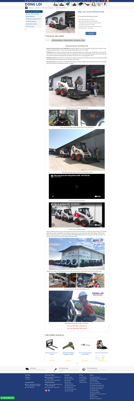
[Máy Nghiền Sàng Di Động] (87, 4)
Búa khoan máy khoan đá (95, 377)
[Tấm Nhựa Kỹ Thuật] (80, 4)
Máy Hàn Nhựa (68, 380)
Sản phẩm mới (82, 380)
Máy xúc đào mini (30, 16)
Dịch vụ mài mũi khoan (94, 381)
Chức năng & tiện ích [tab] (57, 40)
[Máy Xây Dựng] (74, 4)
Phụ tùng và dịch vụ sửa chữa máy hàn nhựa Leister (98, 394)
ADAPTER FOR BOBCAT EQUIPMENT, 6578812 (52, 353)
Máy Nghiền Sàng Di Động (70, 385)
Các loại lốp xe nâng (94, 390)
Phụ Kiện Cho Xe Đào (69, 390)
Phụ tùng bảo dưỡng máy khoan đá (97, 385)
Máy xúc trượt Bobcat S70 (85, 352)
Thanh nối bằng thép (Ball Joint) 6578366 (69, 353)
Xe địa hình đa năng (31, 21)
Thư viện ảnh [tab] (77, 40)
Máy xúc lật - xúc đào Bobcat (48, 7)
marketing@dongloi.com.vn (51, 1)
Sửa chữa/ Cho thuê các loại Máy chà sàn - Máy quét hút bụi (98, 379)
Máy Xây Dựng (68, 382)
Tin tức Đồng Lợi (82, 377)
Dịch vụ (84, 1)
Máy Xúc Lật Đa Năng (69, 378)
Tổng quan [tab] (48, 40)
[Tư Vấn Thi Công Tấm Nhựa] (99, 4)
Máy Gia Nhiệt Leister (69, 387)
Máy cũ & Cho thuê (78, 1)
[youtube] (46, 390)
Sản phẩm (71, 1)
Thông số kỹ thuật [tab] (68, 40)
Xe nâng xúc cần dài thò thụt (33, 18)
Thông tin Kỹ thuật (83, 382)
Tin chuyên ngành (82, 378)
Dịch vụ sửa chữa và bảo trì (95, 383)
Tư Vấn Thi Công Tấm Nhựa (70, 389)
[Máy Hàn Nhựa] (68, 4)
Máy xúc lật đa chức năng (32, 13)
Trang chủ (31, 7)
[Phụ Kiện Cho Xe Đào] (106, 4)
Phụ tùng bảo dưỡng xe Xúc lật (96, 388)
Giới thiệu (66, 1)
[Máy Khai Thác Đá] (55, 4)
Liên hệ (98, 1)
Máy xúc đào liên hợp (31, 24)
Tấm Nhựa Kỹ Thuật (69, 384)
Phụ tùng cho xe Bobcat (95, 392)
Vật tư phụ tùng (30, 26)
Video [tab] (83, 40)
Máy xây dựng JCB (94, 396)
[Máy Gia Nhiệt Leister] (93, 4)
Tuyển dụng (93, 1)
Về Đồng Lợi (27, 377)
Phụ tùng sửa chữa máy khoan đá (97, 387)
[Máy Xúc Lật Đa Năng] (62, 4)
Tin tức (88, 1)
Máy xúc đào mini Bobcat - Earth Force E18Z (102, 353)
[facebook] (49, 390)
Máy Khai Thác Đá (68, 377)
